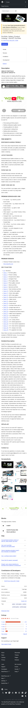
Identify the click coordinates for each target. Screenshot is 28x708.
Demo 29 (5, 330)
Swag (17, 671)
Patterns (17, 660)
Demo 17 (5, 305)
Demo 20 (5, 311)
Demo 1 (5, 272)
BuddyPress (5, 683)
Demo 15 (5, 301)
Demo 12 (5, 295)
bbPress (4, 680)
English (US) (24, 601)
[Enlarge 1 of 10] (11, 463)
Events (16, 666)
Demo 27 (5, 325)
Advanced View (5, 610)
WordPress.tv (5, 671)
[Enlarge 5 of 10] (11, 479)
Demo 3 (5, 276)
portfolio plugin (23, 606)
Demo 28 (5, 328)
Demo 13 (5, 297)
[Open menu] (26, 2)
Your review (4, 634)
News (2, 655)
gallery (13, 604)
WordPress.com (6, 676)
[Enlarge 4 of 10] (24, 471)
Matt (3, 678)
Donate (17, 669)
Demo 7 (5, 285)
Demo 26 (5, 323)
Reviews (5, 53)
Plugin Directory (5, 6)
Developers (4, 669)
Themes (17, 655)
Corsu (6, 689)
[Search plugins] (15, 11)
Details (4, 49)
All (4, 270)
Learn (2, 664)
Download (4, 44)
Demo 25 (5, 321)
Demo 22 (5, 315)
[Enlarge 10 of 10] (24, 503)
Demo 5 (5, 281)
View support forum (6, 644)
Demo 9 (5, 289)
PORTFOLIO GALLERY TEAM (10, 40)
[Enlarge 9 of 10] (11, 495)
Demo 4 (5, 279)
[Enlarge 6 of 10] (24, 479)
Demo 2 (5, 274)
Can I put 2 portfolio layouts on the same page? (8, 546)
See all (25, 634)
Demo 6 (5, 283)
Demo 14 (5, 299)
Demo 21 (5, 313)
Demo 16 (5, 303)
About (2, 652)
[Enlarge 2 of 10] (24, 463)
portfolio (24, 604)
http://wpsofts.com (8, 264)
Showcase (17, 652)
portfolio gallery (15, 606)
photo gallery (19, 604)
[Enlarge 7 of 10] (11, 487)
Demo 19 (5, 309)
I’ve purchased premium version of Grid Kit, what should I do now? (9, 540)
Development (6, 60)
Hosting (3, 657)
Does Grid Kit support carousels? (9, 560)
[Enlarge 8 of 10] (24, 487)
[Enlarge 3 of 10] (11, 471)
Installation (5, 56)
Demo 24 (5, 319)
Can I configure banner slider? (8, 556)
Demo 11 (5, 293)
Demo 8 (5, 287)
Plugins (16, 657)
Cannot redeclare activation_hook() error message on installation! (10, 551)
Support (5, 63)
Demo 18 (5, 307)
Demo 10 (5, 291)
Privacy (3, 660)
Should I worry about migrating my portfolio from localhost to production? (11, 564)
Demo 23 (5, 317)
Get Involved (18, 664)
